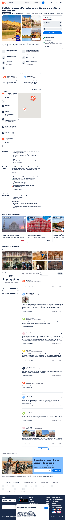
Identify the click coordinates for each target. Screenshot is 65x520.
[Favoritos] (47, 3)
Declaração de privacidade (48, 476)
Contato (30, 499)
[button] (17, 13)
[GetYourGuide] (4, 2)
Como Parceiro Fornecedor (57, 499)
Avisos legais (31, 501)
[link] (14, 229)
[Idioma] (56, 2)
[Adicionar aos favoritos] (25, 218)
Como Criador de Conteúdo (55, 502)
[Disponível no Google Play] (23, 500)
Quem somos (48, 499)
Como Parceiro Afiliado (56, 505)
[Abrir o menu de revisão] (62, 281)
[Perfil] (61, 3)
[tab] (11, 482)
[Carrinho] (52, 3)
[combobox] (45, 275)
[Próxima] (62, 229)
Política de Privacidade (33, 503)
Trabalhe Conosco (47, 502)
